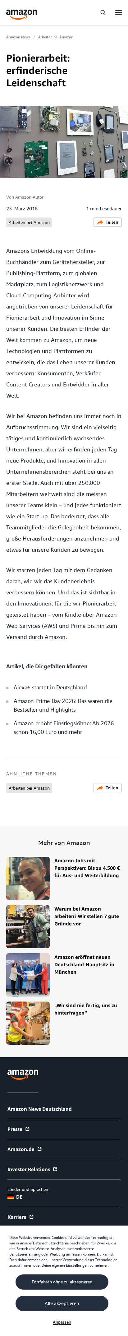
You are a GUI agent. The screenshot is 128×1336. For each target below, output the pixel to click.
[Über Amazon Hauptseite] (22, 1075)
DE (19, 1197)
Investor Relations (28, 1169)
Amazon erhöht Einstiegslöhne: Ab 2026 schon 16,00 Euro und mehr (64, 727)
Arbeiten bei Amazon (55, 37)
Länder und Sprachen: (28, 1189)
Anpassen (62, 1322)
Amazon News (18, 37)
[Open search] (103, 12)
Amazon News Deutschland (39, 1109)
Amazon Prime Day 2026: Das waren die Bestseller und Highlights (63, 705)
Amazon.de (20, 1149)
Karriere (16, 1217)
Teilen (112, 222)
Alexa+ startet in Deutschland (50, 687)
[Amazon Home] (21, 15)
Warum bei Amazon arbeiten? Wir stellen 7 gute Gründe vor (86, 916)
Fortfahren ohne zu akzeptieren (62, 1282)
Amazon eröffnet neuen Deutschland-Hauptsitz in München (84, 964)
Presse (14, 1129)
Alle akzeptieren (62, 1303)
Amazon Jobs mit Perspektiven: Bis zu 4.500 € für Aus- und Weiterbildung (87, 867)
